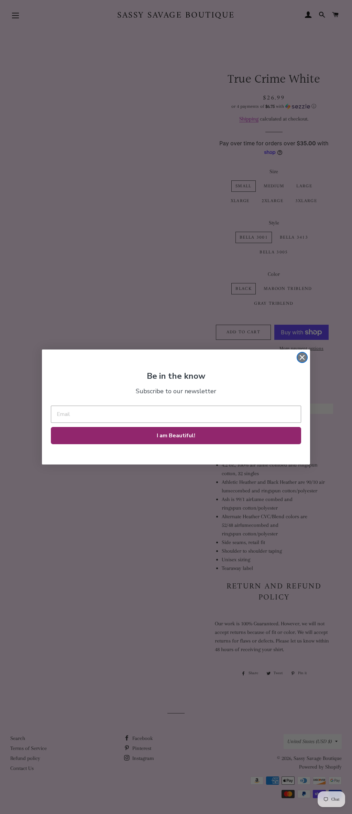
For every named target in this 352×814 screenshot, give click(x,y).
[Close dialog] (302, 357)
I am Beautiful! (176, 435)
